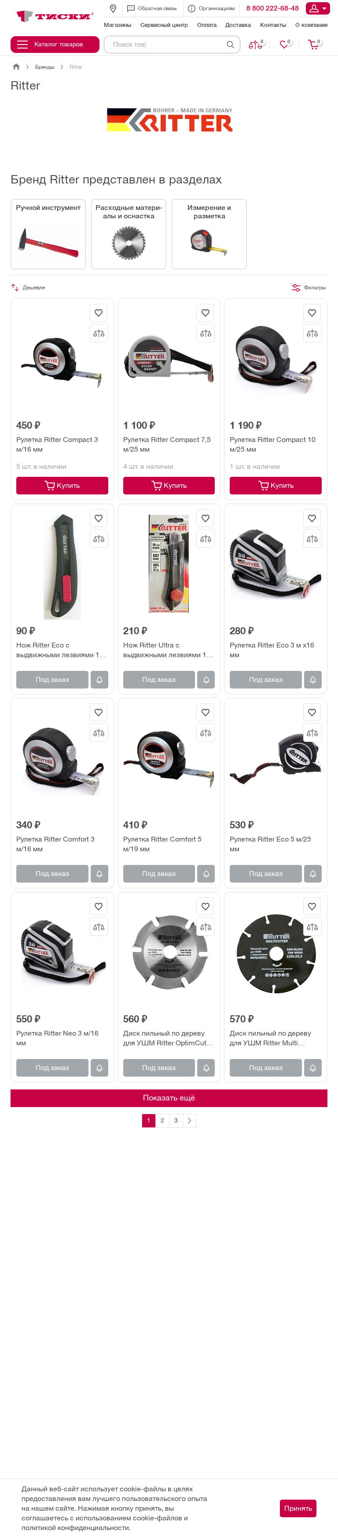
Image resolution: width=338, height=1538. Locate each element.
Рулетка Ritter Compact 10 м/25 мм (273, 444)
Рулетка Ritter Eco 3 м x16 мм (272, 650)
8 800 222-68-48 (272, 8)
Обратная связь (157, 8)
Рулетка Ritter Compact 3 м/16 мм (57, 444)
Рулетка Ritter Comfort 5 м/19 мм (162, 844)
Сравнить (262, 41)
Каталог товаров (58, 44)
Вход (318, 8)
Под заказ (52, 679)
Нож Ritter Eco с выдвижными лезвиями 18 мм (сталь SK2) (59, 650)
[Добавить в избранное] (98, 313)
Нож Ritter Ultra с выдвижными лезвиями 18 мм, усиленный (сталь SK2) (167, 650)
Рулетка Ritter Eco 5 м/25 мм (270, 844)
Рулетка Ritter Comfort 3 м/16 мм (55, 844)
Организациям (217, 8)
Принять (298, 1508)
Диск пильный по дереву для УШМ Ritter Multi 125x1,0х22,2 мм (270, 1038)
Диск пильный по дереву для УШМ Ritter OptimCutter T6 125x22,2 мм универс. (169, 1038)
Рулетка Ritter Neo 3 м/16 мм (57, 1038)
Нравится (288, 41)
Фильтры (315, 287)
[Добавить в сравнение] (99, 333)
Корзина (318, 41)
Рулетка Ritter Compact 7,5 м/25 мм (167, 444)
